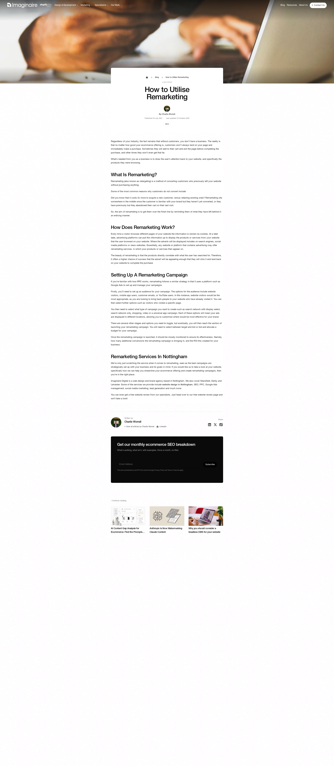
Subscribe (210, 465)
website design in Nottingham (177, 385)
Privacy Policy (159, 470)
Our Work (115, 5)
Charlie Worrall (168, 114)
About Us (303, 5)
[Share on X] (215, 425)
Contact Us (318, 5)
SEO (167, 124)
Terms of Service (173, 470)
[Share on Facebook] (221, 425)
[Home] (29, 5)
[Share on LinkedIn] (209, 425)
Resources (292, 5)
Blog (283, 5)
